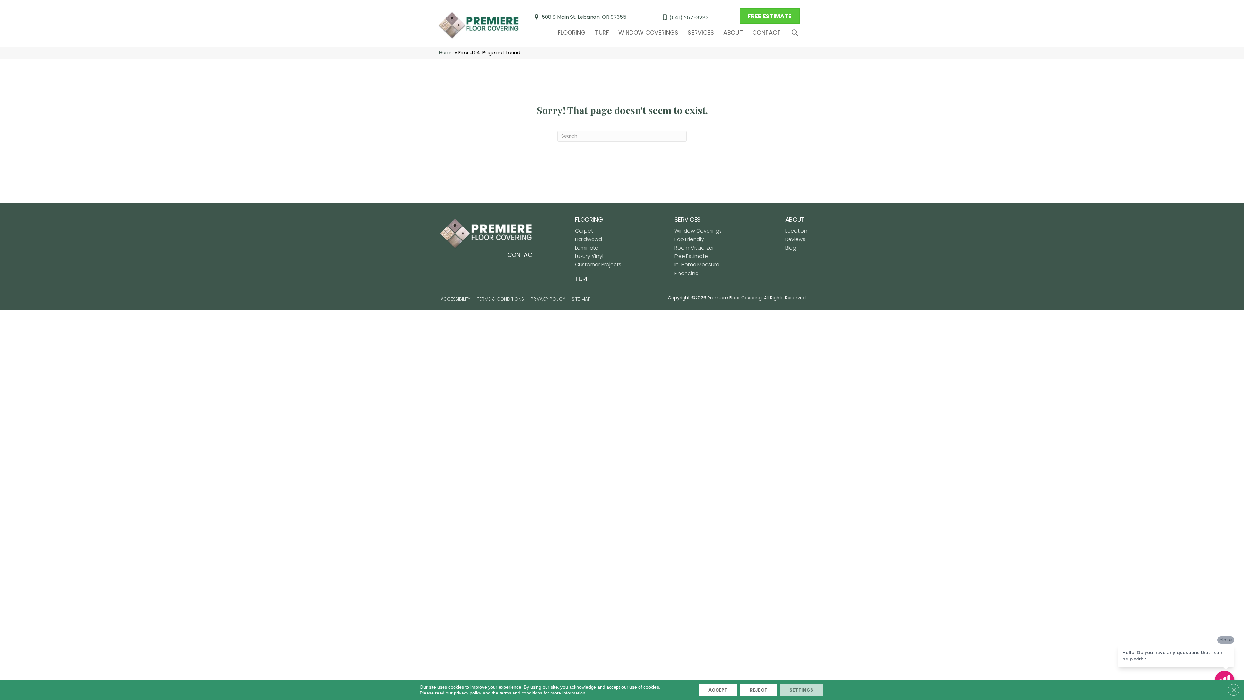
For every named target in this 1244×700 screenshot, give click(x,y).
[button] (796, 33)
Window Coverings (648, 33)
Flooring (572, 33)
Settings (801, 690)
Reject (758, 690)
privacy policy (467, 692)
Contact (766, 33)
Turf (602, 33)
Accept (718, 690)
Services (701, 33)
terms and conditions (521, 692)
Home (446, 52)
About (733, 33)
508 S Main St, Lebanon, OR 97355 (584, 17)
